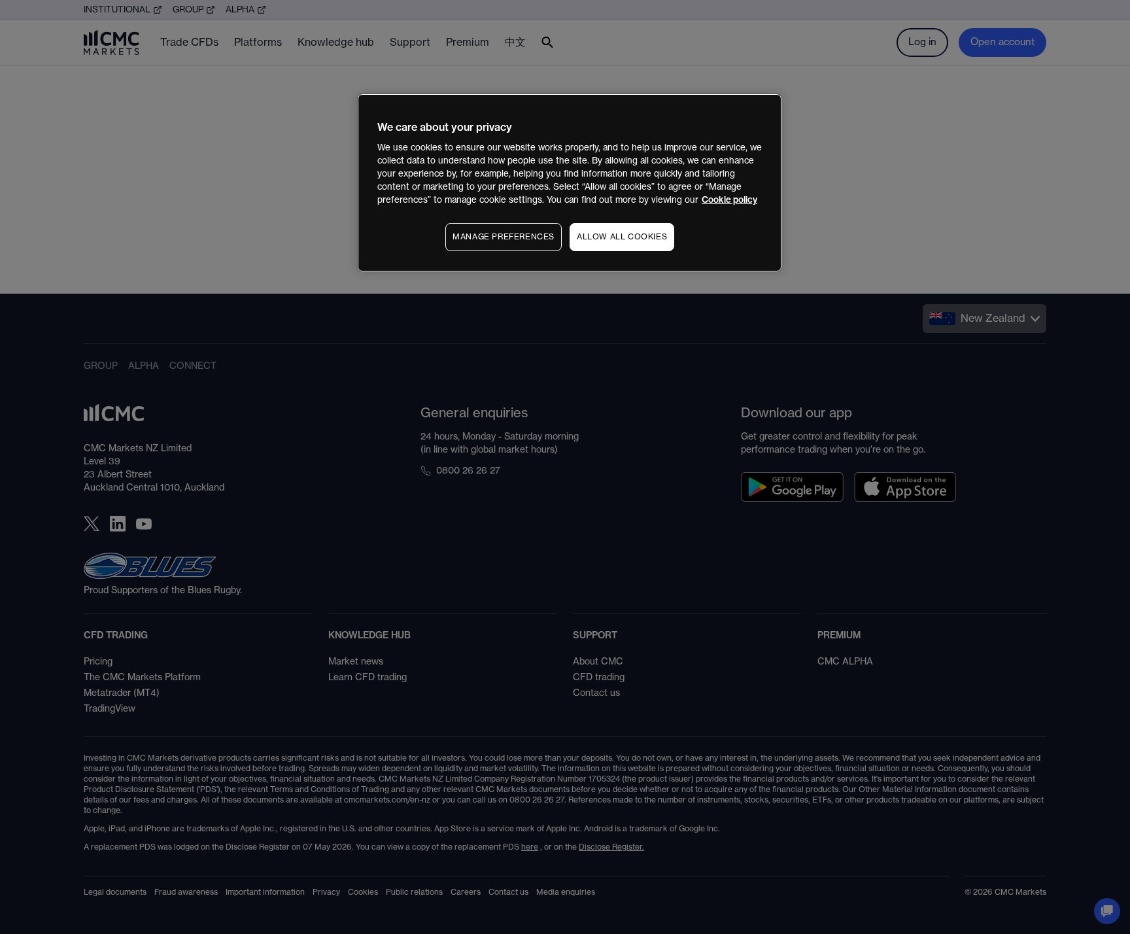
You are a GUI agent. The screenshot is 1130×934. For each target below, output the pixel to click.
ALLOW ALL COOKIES (622, 237)
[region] (569, 183)
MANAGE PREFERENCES (504, 237)
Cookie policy (729, 200)
